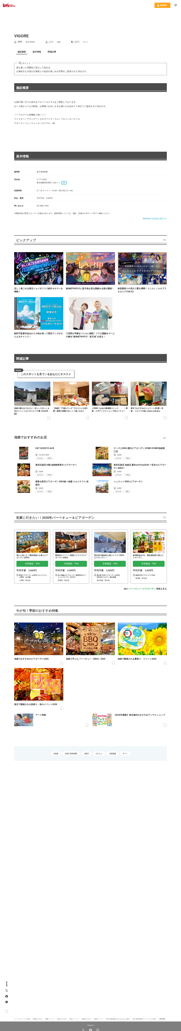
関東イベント (50, 1019)
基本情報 (22, 156)
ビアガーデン (149, 588)
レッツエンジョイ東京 (22, 1019)
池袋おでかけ (86, 1019)
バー (126, 753)
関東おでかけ (38, 1019)
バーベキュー (135, 588)
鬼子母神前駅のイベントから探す (144, 1019)
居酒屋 (113, 753)
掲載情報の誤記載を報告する (155, 218)
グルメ (99, 753)
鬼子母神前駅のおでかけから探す (118, 1019)
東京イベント (74, 1019)
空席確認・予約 (32, 564)
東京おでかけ (62, 1019)
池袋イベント (98, 1019)
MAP (64, 183)
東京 (87, 753)
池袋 (56, 753)
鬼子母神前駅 (71, 753)
